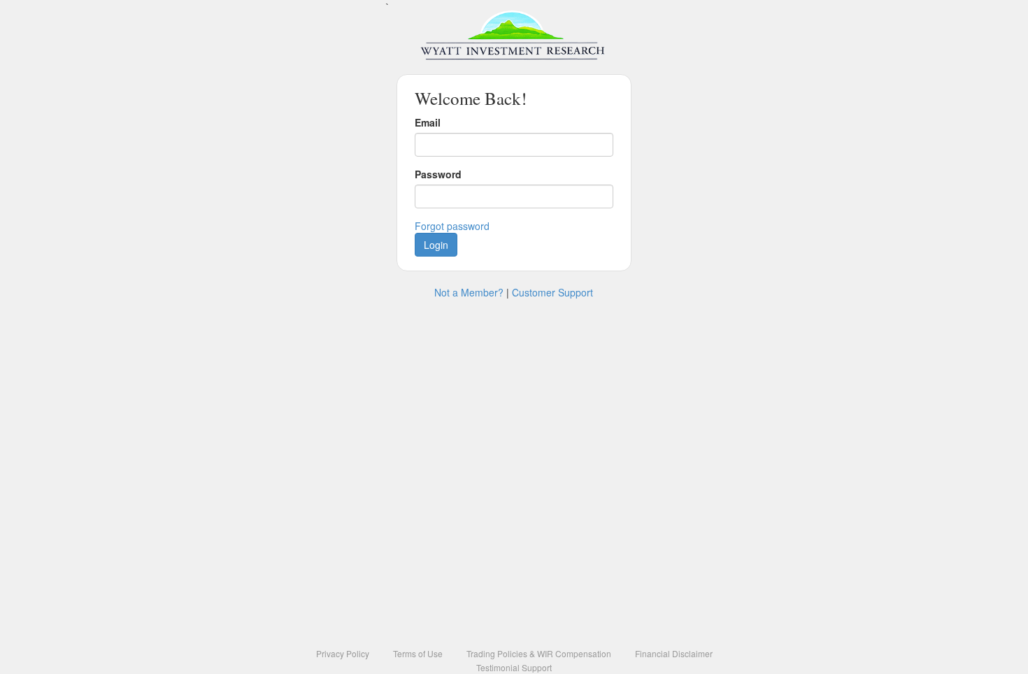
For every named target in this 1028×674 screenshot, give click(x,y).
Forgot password (452, 226)
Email (428, 122)
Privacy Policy (342, 653)
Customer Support (552, 292)
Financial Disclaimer (674, 653)
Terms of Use (418, 653)
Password (438, 174)
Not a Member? (469, 292)
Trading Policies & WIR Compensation (538, 653)
